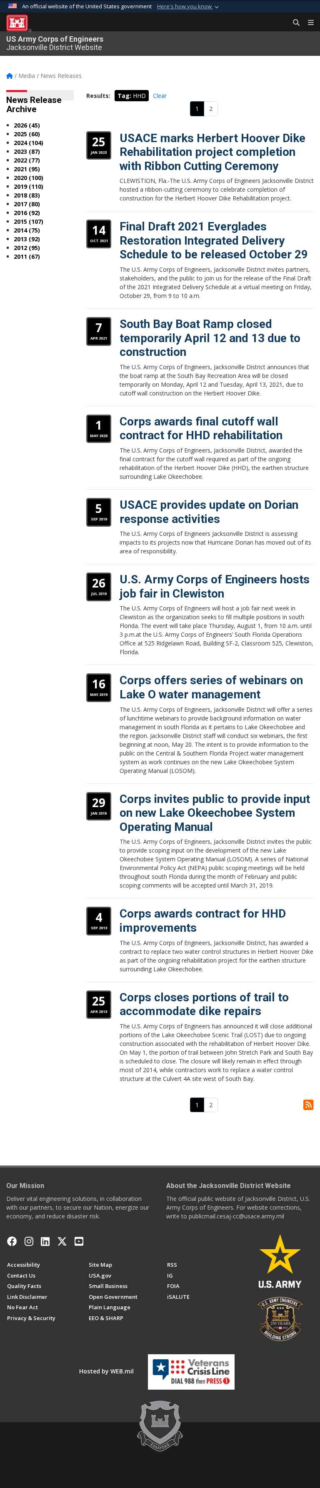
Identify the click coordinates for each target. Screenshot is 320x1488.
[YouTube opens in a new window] (79, 1241)
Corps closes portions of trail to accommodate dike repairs (204, 1004)
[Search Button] (293, 23)
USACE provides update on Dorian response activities (209, 512)
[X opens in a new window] (62, 1241)
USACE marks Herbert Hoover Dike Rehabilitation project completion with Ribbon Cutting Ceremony (212, 152)
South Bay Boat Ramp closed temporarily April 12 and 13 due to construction (210, 338)
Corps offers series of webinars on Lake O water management (211, 687)
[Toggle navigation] (307, 23)
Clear (160, 96)
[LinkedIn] (45, 1241)
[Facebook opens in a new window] (12, 1241)
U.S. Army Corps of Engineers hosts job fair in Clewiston (215, 586)
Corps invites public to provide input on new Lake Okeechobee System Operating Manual (215, 813)
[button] (188, 7)
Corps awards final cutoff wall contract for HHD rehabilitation (201, 429)
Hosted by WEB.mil (106, 1371)
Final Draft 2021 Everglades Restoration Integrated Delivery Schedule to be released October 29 (214, 240)
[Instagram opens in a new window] (29, 1241)
